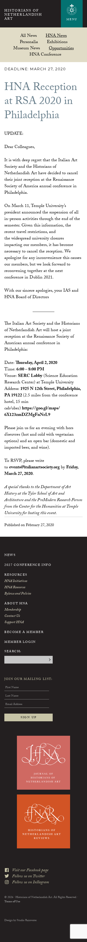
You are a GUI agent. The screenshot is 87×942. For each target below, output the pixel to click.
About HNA (16, 603)
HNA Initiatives (15, 581)
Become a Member (24, 632)
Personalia (29, 42)
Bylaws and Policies (17, 594)
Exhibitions (57, 42)
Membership (12, 610)
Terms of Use (12, 901)
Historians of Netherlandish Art (23, 15)
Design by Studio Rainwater (20, 920)
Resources (15, 575)
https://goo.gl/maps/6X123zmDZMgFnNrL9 (32, 412)
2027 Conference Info (27, 565)
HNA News (56, 35)
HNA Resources (14, 588)
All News (28, 35)
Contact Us (12, 616)
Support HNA (14, 622)
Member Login (20, 642)
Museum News (26, 48)
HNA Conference (45, 54)
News (9, 555)
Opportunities (61, 48)
